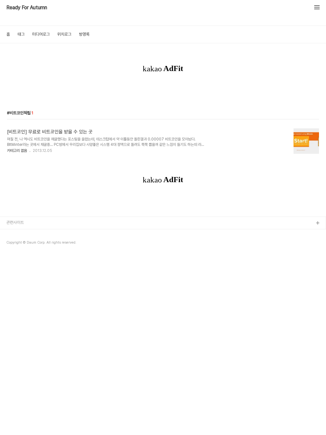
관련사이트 (15, 222)
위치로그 (64, 34)
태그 (21, 34)
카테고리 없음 (17, 150)
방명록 (84, 34)
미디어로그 (41, 34)
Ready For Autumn (26, 8)
